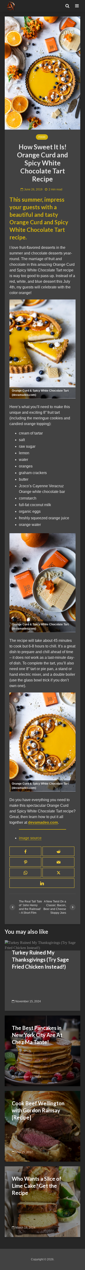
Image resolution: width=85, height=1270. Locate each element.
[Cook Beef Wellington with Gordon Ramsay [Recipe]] (42, 1126)
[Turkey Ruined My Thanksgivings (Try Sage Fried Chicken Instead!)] (42, 945)
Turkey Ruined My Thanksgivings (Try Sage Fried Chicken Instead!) (40, 959)
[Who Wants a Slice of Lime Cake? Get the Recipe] (42, 1201)
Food (41, 137)
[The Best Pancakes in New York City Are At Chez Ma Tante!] (42, 1051)
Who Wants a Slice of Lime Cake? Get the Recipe (36, 1186)
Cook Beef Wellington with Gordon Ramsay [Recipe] (38, 1110)
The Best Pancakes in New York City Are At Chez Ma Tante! (37, 1035)
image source (30, 838)
